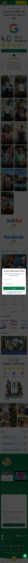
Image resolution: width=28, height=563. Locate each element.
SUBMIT (14, 288)
